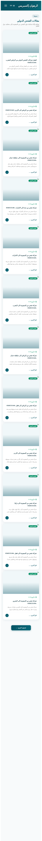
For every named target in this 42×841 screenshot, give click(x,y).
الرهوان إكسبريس (28, 5)
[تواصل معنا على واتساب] (6, 834)
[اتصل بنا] (6, 827)
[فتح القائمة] (5, 5)
